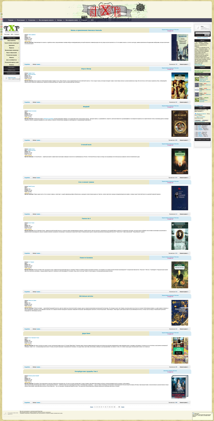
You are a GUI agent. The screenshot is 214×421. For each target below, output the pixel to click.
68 (119, 407)
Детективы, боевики (168, 370)
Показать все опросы (200, 121)
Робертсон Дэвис (32, 300)
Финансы (11, 57)
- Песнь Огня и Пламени (202, 114)
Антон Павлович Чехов (33, 337)
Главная (10, 20)
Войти (12, 34)
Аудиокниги (11, 45)
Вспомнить (17, 34)
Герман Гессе (31, 73)
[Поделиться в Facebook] (2, 39)
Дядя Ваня (86, 333)
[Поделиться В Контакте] (2, 24)
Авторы (59, 20)
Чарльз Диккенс (32, 34)
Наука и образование (11, 52)
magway (200, 128)
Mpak (199, 127)
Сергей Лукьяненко (200, 65)
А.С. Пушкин (31, 262)
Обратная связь (12, 77)
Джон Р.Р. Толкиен (201, 116)
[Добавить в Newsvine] (2, 29)
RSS (92, 20)
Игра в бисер (86, 69)
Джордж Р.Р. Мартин (201, 113)
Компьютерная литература (11, 50)
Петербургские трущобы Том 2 (86, 371)
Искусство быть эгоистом (203, 101)
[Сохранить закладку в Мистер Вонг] (2, 27)
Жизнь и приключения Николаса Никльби (86, 30)
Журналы (11, 47)
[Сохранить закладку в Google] (2, 14)
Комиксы (11, 64)
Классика (177, 29)
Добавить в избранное (202, 37)
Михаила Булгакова (48, 118)
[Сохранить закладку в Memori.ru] (2, 19)
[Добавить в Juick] (2, 34)
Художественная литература (12, 43)
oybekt (199, 125)
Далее (122, 407)
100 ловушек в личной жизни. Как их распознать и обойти (204, 79)
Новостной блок (12, 40)
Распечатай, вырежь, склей (11, 62)
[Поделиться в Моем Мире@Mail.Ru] (2, 32)
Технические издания (11, 55)
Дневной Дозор (198, 64)
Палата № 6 (86, 218)
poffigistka (200, 129)
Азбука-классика (31, 74)
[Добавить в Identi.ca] (2, 17)
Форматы (84, 20)
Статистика (31, 20)
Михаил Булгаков (32, 111)
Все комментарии (199, 105)
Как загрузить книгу (72, 20)
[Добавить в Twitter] (2, 37)
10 (114, 407)
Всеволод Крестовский (33, 375)
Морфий (86, 106)
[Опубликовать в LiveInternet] (2, 22)
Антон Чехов (31, 222)
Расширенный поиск (199, 35)
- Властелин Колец (200, 117)
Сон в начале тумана (86, 182)
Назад (91, 407)
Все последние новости (46, 20)
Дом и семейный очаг (11, 60)
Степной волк (86, 144)
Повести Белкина (86, 258)
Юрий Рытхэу (31, 186)
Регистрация (21, 20)
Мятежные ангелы (86, 296)
